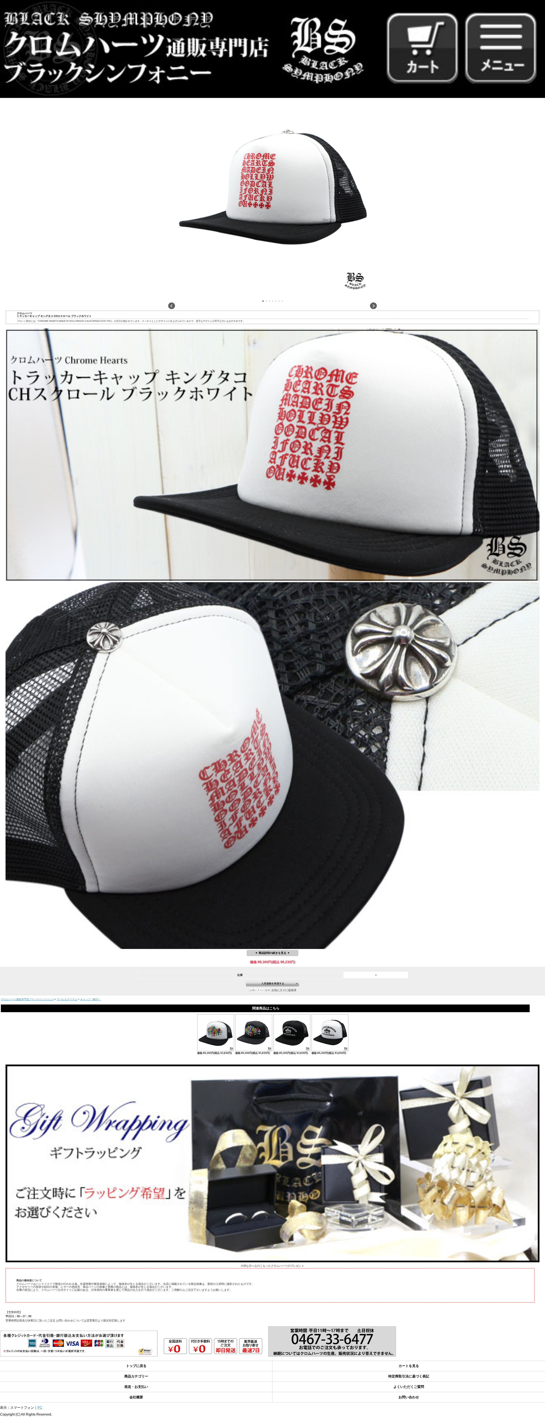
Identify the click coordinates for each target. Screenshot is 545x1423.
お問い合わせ (409, 1397)
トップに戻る (136, 1366)
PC (39, 1407)
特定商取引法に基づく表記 (408, 1376)
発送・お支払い (136, 1387)
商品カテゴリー (136, 1376)
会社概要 (136, 1397)
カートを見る (409, 1366)
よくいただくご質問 (408, 1387)
